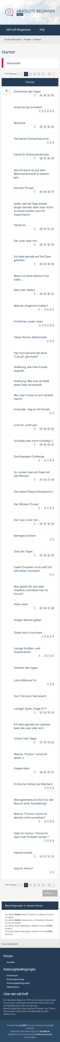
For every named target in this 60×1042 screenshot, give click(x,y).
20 (41, 228)
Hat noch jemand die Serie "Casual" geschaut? (30, 354)
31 (45, 244)
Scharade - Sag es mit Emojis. (32, 409)
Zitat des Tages (23, 551)
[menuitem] (17, 30)
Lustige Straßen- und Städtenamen (27, 650)
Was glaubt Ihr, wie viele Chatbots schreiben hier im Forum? (31, 590)
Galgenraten (22, 768)
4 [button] (38, 73)
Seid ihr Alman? (23, 868)
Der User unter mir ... (27, 520)
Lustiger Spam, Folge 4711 (30, 708)
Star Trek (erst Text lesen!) (30, 696)
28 (49, 158)
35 (41, 95)
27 (45, 158)
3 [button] (34, 73)
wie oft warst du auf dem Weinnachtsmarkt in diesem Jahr (31, 173)
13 (41, 712)
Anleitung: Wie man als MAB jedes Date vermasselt (31, 383)
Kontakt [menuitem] (11, 962)
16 (45, 479)
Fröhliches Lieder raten (28, 321)
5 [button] (43, 73)
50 (49, 772)
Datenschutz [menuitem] (13, 986)
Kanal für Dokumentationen (31, 154)
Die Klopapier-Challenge (29, 456)
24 (41, 444)
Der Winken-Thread (26, 504)
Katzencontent (23, 852)
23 (52, 228)
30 (41, 244)
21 (45, 228)
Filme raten (21, 604)
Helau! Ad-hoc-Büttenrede (30, 337)
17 (49, 479)
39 (52, 126)
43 (45, 555)
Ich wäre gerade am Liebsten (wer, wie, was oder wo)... (32, 726)
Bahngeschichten (25, 535)
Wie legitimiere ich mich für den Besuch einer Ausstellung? (34, 801)
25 (45, 444)
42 (41, 555)
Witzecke (19, 123)
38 (52, 95)
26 (41, 158)
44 (41, 191)
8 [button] (49, 73)
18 (52, 479)
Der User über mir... (26, 241)
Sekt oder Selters (24, 290)
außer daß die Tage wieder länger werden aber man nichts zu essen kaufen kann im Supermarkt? (34, 209)
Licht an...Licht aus (25, 425)
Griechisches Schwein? (28, 107)
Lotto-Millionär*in (25, 680)
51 (52, 772)
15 (41, 479)
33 (52, 244)
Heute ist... (20, 225)
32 (49, 244)
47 (52, 191)
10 (41, 856)
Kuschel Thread (23, 188)
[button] (20, 74)
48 (49, 263)
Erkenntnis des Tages (27, 91)
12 (49, 856)
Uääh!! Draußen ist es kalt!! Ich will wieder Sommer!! (33, 569)
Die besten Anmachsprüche (31, 139)
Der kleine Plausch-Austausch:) (33, 491)
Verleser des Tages (26, 668)
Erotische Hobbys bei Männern (33, 784)
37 (49, 95)
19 (49, 742)
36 (45, 95)
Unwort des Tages (25, 738)
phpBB (22, 1025)
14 (45, 712)
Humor (8, 52)
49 (52, 263)
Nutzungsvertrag (15, 979)
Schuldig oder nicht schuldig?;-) (33, 441)
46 (49, 191)
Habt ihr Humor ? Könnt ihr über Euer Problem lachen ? (31, 835)
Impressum (12, 975)
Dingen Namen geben (28, 620)
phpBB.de (45, 1031)
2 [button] (30, 73)
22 (49, 228)
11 (45, 856)
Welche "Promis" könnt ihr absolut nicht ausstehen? (30, 815)
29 (52, 158)
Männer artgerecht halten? (31, 306)
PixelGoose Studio (43, 1034)
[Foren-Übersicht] (30, 13)
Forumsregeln (14, 62)
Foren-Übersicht (10, 943)
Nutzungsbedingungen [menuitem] (18, 983)
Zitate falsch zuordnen (28, 632)
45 (45, 191)
